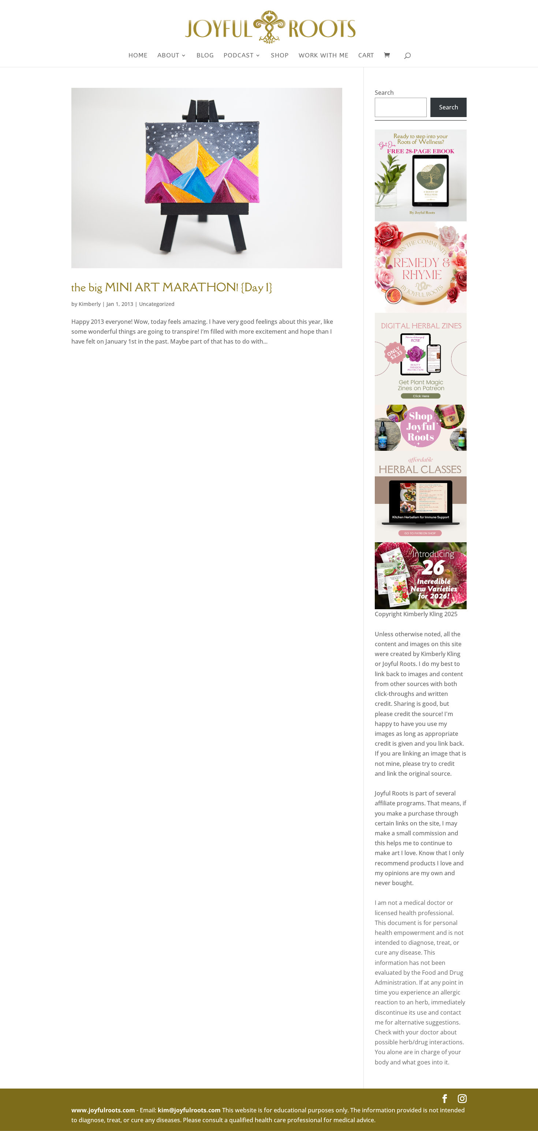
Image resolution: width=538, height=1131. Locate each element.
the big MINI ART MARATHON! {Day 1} (171, 287)
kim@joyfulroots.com (189, 1110)
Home (137, 56)
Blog (205, 56)
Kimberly (90, 303)
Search (384, 93)
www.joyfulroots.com (103, 1110)
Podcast (239, 56)
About (168, 56)
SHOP (280, 56)
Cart (366, 56)
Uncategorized (157, 303)
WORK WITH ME (323, 56)
